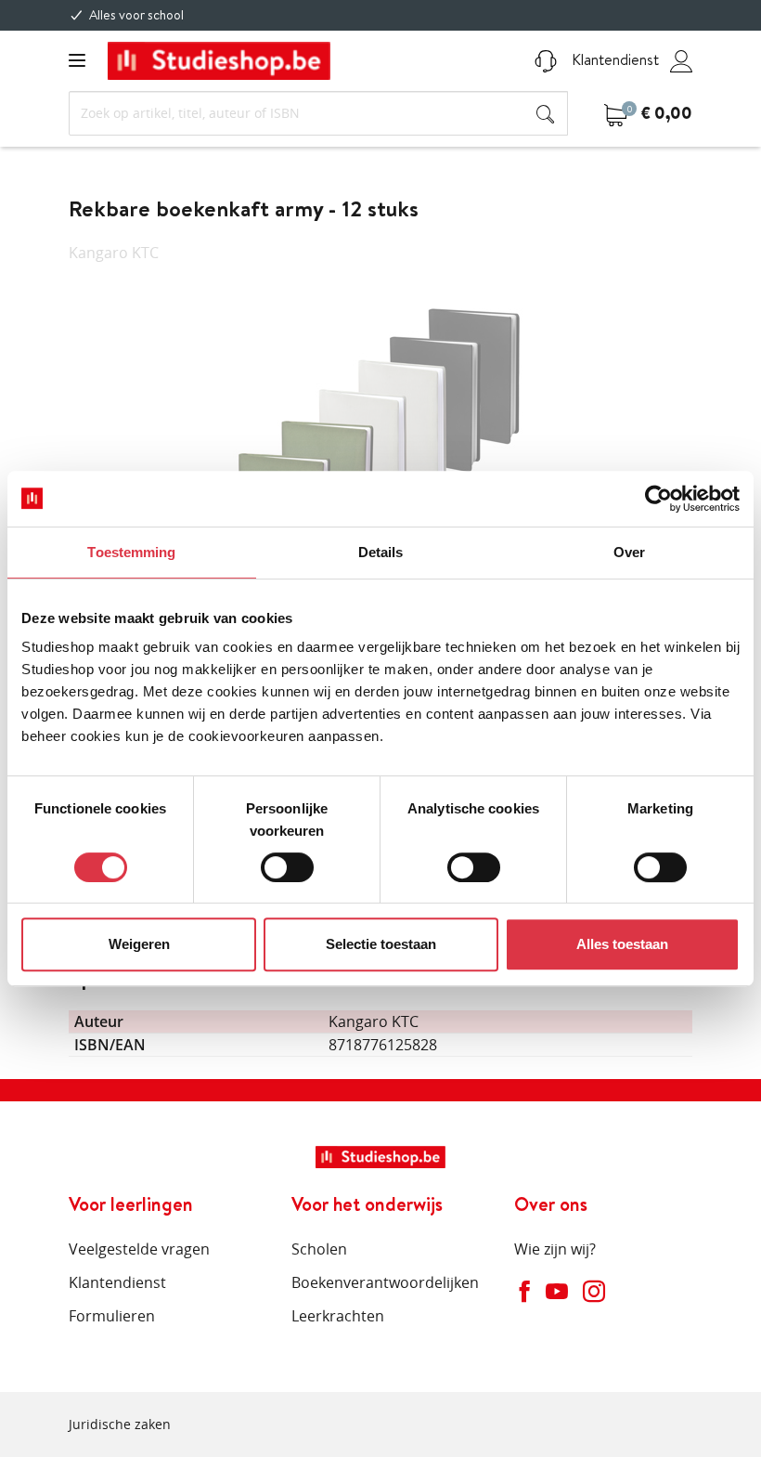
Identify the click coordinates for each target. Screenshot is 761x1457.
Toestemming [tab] (131, 552)
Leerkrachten (337, 1316)
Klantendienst (613, 59)
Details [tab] (381, 552)
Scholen (319, 1249)
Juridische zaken (120, 1424)
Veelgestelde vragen (139, 1249)
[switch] (287, 867)
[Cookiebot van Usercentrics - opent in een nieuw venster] (658, 499)
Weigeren (139, 944)
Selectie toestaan (381, 944)
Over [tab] (629, 552)
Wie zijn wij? (555, 1249)
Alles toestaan (622, 944)
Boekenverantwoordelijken (385, 1282)
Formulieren (112, 1316)
